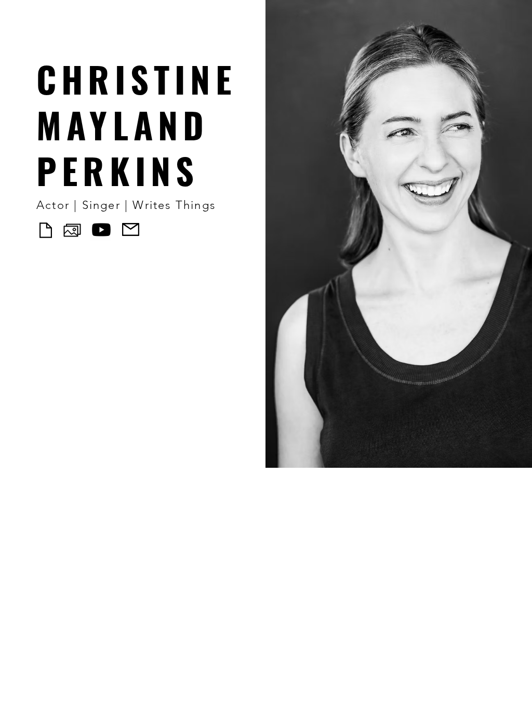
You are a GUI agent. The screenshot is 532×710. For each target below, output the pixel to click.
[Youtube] (101, 230)
